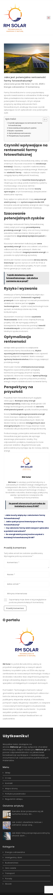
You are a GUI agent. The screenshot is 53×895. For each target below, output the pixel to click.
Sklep (7, 773)
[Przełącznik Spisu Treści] (44, 119)
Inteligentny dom (13, 857)
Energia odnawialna (14, 87)
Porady (8, 878)
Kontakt (9, 783)
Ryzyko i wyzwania (16, 131)
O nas (8, 778)
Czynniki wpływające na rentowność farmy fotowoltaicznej (25, 124)
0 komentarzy (33, 87)
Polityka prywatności (15, 794)
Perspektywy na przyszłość (19, 136)
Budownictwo (11, 863)
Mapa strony (11, 788)
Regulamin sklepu (14, 799)
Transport (10, 873)
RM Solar (25, 84)
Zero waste (10, 868)
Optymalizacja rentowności (20, 133)
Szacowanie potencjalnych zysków (22, 128)
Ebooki (8, 884)
